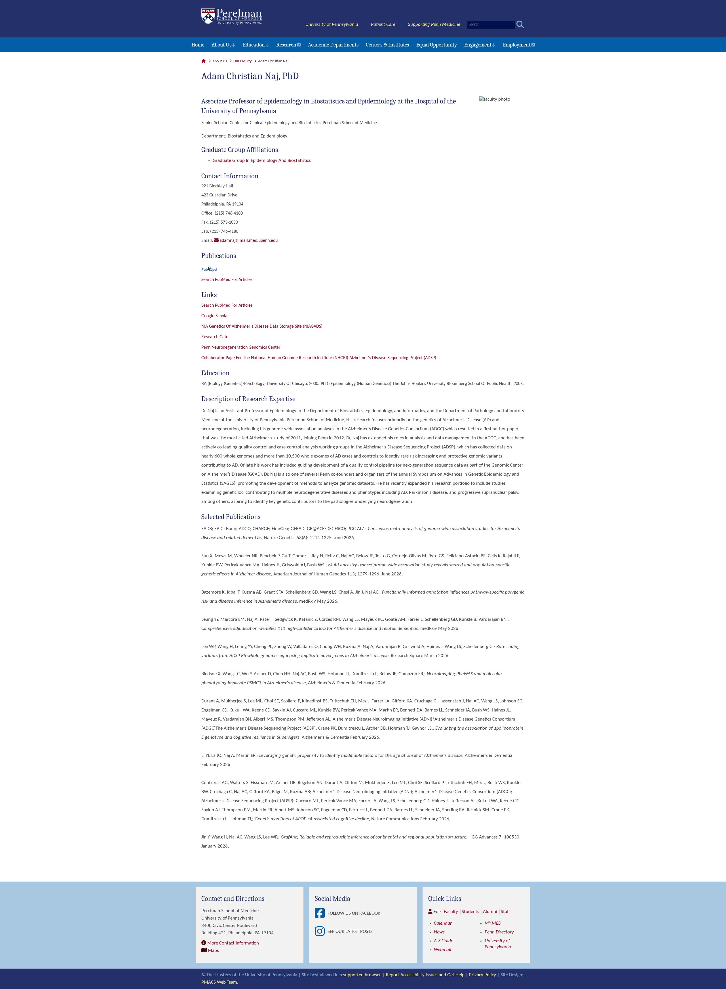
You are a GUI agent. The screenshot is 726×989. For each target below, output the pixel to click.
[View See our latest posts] (321, 932)
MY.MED (493, 923)
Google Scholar (215, 316)
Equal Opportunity (436, 45)
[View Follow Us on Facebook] (321, 913)
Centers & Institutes (387, 45)
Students (470, 911)
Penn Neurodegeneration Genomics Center (240, 347)
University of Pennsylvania (331, 24)
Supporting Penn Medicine (434, 24)
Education (254, 45)
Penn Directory (499, 932)
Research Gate (214, 337)
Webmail (442, 949)
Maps (213, 950)
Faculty (451, 911)
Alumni (490, 911)
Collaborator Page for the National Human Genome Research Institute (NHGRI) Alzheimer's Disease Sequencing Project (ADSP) (318, 358)
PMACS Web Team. (219, 982)
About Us (221, 45)
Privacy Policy (482, 975)
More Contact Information (233, 943)
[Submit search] (520, 24)
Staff (505, 911)
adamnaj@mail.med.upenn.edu (249, 240)
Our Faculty (242, 61)
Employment (517, 45)
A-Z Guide (443, 941)
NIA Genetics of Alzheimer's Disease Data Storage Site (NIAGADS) (261, 326)
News (439, 932)
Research (286, 45)
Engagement (477, 45)
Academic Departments (333, 45)
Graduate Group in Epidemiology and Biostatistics (262, 160)
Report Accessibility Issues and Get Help (425, 975)
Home (197, 45)
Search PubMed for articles (226, 305)
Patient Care (383, 24)
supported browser (361, 975)
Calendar (443, 923)
